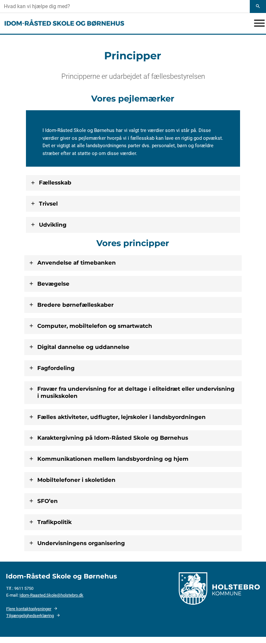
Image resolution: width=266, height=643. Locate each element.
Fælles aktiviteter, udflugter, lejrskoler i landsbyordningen (121, 417)
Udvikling (52, 224)
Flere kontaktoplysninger (28, 608)
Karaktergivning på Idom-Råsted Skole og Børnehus (112, 438)
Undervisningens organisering (81, 543)
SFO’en (47, 501)
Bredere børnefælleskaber (75, 305)
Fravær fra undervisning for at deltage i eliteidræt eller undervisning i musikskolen (136, 392)
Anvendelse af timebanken (76, 262)
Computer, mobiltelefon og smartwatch (94, 326)
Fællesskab (55, 182)
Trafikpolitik (54, 522)
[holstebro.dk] (219, 588)
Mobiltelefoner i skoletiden (76, 480)
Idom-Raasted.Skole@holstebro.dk (51, 595)
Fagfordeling (56, 368)
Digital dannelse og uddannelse (83, 347)
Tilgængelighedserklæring (30, 615)
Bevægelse (53, 283)
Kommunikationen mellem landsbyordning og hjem (112, 459)
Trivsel (48, 203)
